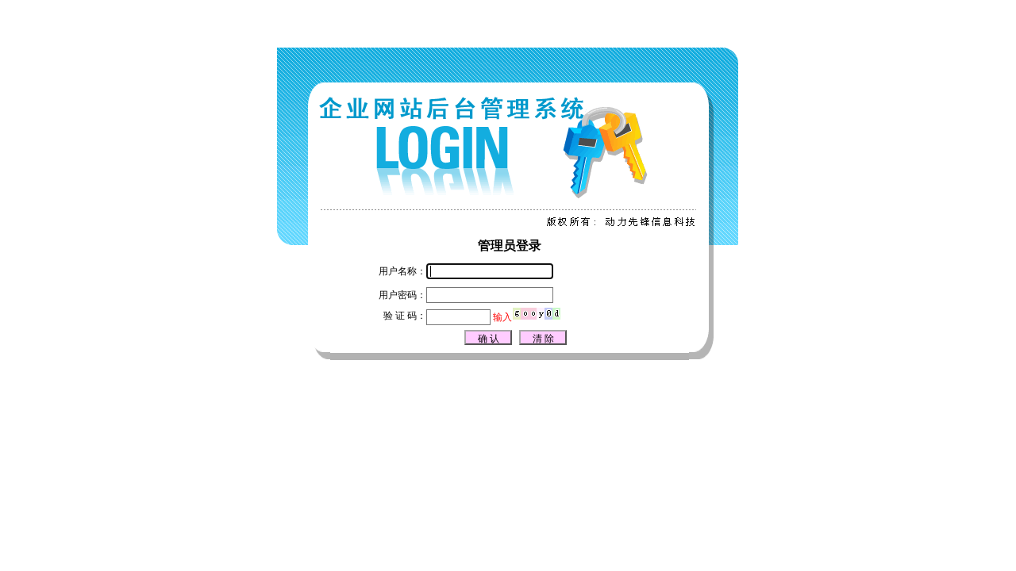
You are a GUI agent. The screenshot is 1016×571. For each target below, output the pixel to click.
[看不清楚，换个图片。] (536, 317)
